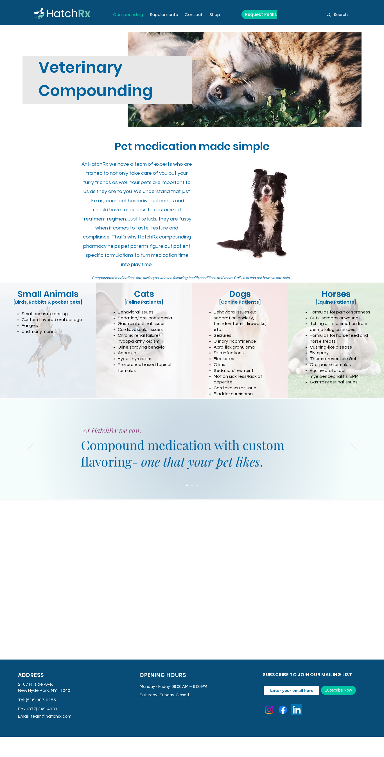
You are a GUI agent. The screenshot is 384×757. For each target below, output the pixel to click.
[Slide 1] (187, 485)
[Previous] (30, 449)
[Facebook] (282, 709)
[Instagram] (269, 709)
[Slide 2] (192, 485)
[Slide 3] (197, 485)
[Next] (353, 449)
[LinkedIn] (296, 709)
